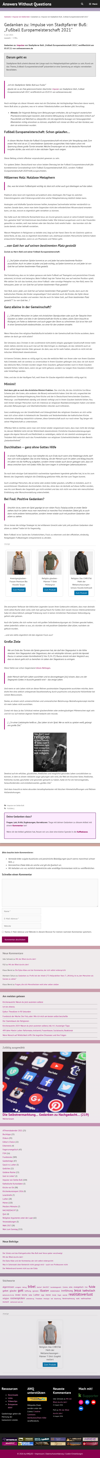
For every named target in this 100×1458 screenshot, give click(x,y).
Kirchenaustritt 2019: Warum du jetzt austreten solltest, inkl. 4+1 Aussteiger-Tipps (36, 1025)
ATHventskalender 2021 (12, 1130)
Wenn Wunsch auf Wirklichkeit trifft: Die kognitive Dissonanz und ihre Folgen (34, 1035)
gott (20, 1290)
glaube (13, 1290)
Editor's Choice (9, 1142)
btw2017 (46, 1287)
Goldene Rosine (9, 1172)
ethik (70, 1287)
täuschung (57, 1299)
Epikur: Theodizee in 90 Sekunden (17, 1011)
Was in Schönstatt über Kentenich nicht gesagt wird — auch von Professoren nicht (35, 1264)
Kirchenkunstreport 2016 (13, 1191)
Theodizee (38, 1299)
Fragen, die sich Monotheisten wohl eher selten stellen (37, 984)
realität (65, 1295)
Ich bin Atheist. (9, 1006)
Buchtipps (7, 1134)
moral (54, 1295)
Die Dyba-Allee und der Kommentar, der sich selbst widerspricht (40, 970)
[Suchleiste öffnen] (82, 4)
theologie (46, 1299)
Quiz (4, 1214)
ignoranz (35, 1291)
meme (48, 1295)
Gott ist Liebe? (9, 1176)
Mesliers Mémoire (10, 1206)
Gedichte (6, 1168)
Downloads (13, 1395)
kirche (24, 1294)
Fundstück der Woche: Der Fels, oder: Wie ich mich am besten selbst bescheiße (35, 1016)
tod (52, 1299)
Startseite (7, 17)
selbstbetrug (30, 1299)
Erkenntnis (7, 1145)
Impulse (20, 45)
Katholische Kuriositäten (13, 1183)
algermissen (8, 1287)
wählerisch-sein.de (16, 1302)
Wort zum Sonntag (10, 1229)
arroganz (18, 1287)
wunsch (6, 1301)
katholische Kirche (8, 1295)
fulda (92, 1286)
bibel (32, 1286)
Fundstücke (7, 1157)
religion (6, 1298)
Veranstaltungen (9, 1221)
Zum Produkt (18, 589)
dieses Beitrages (43, 668)
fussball (11, 808)
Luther (5, 1199)
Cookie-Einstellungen (74, 1453)
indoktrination (55, 1291)
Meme (5, 1202)
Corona (65, 1287)
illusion (44, 1290)
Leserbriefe (7, 1195)
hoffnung (28, 1291)
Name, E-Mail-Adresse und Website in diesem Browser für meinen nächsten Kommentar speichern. (48, 931)
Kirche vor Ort (8, 1187)
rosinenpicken (17, 1298)
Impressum (39, 1453)
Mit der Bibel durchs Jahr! (26, 959)
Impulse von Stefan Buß (21, 17)
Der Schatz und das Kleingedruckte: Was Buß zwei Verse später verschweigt (32, 1253)
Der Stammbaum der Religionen (16, 1021)
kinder (18, 1295)
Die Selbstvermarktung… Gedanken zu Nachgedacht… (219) (46, 1114)
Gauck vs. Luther (9, 1164)
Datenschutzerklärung (55, 1453)
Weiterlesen (8, 1118)
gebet (5, 1290)
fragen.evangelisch (10, 1149)
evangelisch (78, 1287)
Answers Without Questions (27, 4)
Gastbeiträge (8, 1161)
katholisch (89, 1290)
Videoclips (12, 1401)
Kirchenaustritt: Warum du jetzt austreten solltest (23, 1002)
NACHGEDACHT (9, 1210)
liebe (30, 1295)
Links (10, 1398)
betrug (24, 1287)
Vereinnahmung (68, 1298)
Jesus (77, 1290)
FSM (4, 1153)
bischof (39, 1287)
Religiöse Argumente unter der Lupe (18, 1218)
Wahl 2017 (7, 1225)
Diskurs (6, 1138)
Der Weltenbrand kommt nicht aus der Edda (20, 1268)
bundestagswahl (56, 1287)
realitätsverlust (81, 1294)
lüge (42, 1295)
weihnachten (86, 1298)
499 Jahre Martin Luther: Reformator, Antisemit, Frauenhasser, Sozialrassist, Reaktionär (38, 1030)
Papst (59, 1295)
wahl (78, 1298)
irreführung (67, 1290)
